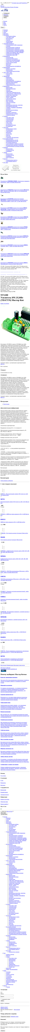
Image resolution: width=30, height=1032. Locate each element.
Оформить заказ (14, 1016)
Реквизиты (3, 782)
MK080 (3, 537)
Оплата (12, 7)
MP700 (3, 656)
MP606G (3, 556)
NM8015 (3, 596)
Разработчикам (4, 792)
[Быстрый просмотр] (3, 489)
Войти (2, 1000)
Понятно (3, 1030)
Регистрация (17, 1009)
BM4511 (3, 519)
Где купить (7, 7)
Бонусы (2, 5)
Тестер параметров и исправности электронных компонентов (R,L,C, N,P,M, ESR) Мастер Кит (12, 659)
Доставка (16, 7)
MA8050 (3, 637)
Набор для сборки (5, 303)
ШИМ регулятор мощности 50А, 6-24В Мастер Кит (13, 522)
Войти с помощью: (5, 1003)
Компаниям (3, 790)
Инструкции (4, 665)
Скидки (3, 7)
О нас (2, 780)
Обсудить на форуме (5, 667)
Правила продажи (5, 799)
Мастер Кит (9, 811)
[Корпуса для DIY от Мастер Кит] (11, 170)
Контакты (3, 785)
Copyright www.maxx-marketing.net (9, 669)
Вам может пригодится (19, 665)
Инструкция (6, 404)
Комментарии (10, 665)
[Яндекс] (2, 1004)
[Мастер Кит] (4, 10)
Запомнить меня (6, 999)
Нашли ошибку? (4, 804)
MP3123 (2, 364)
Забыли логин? (4, 1007)
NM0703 (3, 576)
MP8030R (3, 617)
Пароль (2, 996)
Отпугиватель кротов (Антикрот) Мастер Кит (11, 539)
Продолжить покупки (5, 1016)
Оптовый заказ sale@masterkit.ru (19, 2)
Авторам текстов (5, 794)
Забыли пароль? (4, 1008)
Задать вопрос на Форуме (7, 480)
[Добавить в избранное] (3, 589)
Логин (2, 993)
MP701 (3, 499)
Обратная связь (4, 801)
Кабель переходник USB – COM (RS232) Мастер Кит (13, 639)
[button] (6, 13)
